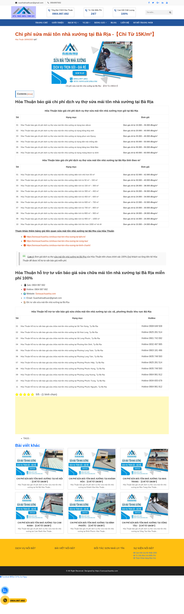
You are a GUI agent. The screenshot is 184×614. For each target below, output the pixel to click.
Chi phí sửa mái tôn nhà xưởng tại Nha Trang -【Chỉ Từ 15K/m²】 (144, 480)
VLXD (86, 23)
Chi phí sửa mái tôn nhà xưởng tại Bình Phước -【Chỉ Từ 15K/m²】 (92, 524)
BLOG (114, 23)
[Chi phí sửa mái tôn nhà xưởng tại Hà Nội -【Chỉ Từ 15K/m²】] (39, 462)
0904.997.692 (60, 13)
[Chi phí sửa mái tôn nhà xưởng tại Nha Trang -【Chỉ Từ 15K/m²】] (144, 462)
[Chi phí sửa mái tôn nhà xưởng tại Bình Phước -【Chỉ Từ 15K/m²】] (92, 506)
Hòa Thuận (19, 40)
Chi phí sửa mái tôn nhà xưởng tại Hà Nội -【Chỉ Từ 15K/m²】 (39, 480)
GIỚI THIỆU (58, 23)
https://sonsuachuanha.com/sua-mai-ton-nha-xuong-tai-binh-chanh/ (58, 245)
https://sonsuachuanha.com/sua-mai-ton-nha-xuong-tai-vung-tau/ (57, 241)
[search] (170, 12)
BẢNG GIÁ (99, 23)
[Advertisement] (92, 416)
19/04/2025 (28, 40)
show (30, 94)
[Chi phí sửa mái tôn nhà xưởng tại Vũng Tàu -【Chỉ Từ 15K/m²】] (144, 506)
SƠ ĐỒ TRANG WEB (143, 23)
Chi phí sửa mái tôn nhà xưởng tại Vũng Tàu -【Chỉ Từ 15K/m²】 (144, 524)
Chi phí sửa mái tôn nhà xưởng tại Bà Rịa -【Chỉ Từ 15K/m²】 (86, 34)
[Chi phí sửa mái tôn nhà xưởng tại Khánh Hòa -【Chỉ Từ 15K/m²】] (92, 462)
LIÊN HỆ (125, 23)
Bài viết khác (27, 445)
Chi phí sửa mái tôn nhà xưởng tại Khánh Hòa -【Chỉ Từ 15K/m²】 (92, 480)
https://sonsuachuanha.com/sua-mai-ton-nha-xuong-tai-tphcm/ (56, 237)
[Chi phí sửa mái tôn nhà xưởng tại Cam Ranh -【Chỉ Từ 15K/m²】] (39, 506)
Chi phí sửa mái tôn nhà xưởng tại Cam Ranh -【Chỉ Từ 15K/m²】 (39, 524)
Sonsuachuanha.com (45, 294)
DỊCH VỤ (72, 23)
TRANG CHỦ (41, 23)
